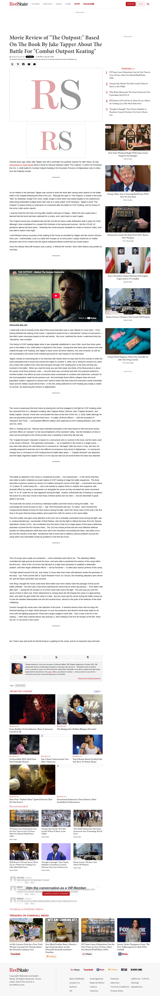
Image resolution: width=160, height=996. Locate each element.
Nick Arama (127, 200)
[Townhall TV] (89, 4)
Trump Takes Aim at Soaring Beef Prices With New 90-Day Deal (128, 195)
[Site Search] (148, 4)
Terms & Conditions (119, 986)
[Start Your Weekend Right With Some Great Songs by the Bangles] (128, 137)
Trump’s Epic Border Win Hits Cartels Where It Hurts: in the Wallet (53, 831)
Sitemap (135, 982)
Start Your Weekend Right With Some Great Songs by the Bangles (128, 154)
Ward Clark (45, 837)
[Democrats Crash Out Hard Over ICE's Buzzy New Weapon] (128, 219)
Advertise (114, 982)
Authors (35, 4)
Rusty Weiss (14, 870)
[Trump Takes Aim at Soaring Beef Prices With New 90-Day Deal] (128, 178)
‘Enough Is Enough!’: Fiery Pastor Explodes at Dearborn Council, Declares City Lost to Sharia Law (55, 864)
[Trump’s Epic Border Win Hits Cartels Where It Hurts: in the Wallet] (56, 818)
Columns (94, 990)
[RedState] (18, 4)
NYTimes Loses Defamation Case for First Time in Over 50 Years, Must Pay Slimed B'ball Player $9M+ (23, 832)
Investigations (96, 978)
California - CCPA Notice (141, 978)
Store (68, 4)
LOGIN (140, 4)
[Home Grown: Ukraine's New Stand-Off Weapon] (88, 851)
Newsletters (136, 986)
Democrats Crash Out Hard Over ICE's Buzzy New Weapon (127, 236)
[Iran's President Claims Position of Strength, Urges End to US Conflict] (128, 260)
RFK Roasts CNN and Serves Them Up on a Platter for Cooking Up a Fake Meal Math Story (24, 864)
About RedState (76, 978)
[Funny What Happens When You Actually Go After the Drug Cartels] (128, 341)
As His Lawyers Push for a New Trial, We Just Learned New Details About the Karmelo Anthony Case (26, 947)
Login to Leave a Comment (56, 894)
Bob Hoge (13, 839)
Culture (93, 986)
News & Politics (97, 982)
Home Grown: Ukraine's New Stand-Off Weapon (85, 863)
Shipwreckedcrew (18, 57)
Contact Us (74, 982)
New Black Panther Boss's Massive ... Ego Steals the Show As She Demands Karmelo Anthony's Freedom (61, 948)
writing (50, 672)
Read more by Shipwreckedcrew (89, 678)
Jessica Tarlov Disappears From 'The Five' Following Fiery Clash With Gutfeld (133, 947)
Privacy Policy (116, 990)
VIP (70, 990)
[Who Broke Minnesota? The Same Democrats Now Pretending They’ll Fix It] (88, 818)
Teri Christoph (128, 241)
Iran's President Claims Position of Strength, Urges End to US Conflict (128, 277)
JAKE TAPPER (20, 686)
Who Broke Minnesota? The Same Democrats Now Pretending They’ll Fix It (87, 831)
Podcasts (47, 4)
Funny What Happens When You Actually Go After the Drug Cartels (128, 358)
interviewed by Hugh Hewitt (21, 165)
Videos (59, 4)
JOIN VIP (130, 4)
